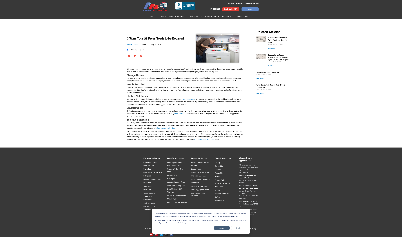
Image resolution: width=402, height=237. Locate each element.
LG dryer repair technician (165, 128)
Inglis (193, 179)
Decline (238, 228)
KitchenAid (195, 183)
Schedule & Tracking (176, 16)
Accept (222, 228)
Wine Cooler (147, 186)
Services (161, 16)
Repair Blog (219, 173)
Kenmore (206, 179)
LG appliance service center (204, 139)
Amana (200, 163)
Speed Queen (204, 190)
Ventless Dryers (180, 195)
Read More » (271, 48)
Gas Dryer (171, 179)
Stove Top (147, 169)
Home (152, 16)
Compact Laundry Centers (176, 182)
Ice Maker (147, 183)
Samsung (194, 190)
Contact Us (238, 16)
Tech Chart (219, 187)
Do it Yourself (195, 16)
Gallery (217, 163)
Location (225, 16)
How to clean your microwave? (268, 72)
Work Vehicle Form (222, 193)
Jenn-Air (199, 179)
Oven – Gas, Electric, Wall (152, 172)
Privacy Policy (220, 180)
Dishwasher (147, 200)
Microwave (147, 190)
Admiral (194, 163)
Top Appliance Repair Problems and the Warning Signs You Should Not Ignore (278, 57)
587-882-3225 (214, 9)
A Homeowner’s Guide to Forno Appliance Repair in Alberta (277, 40)
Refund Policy (251, 229)
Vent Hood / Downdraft (152, 210)
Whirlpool (194, 196)
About (247, 16)
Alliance (194, 165)
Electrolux (200, 172)
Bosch (193, 169)
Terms (217, 177)
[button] (129, 55)
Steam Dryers (172, 199)
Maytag (194, 186)
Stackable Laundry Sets (176, 186)
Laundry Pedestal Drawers (177, 202)
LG (201, 183)
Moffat (200, 186)
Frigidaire (194, 176)
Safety (217, 197)
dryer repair (178, 114)
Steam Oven (147, 196)
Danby (193, 172)
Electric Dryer (172, 175)
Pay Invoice (219, 200)
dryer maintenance (188, 99)
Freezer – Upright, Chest (152, 179)
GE (200, 176)
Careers (218, 170)
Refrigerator (147, 176)
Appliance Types (211, 16)
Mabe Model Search (222, 183)
